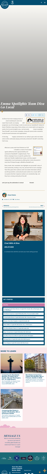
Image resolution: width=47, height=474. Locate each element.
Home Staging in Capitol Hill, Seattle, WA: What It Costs (16, 343)
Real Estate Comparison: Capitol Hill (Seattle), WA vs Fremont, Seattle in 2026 (21, 313)
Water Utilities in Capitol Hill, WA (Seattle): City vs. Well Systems (18, 324)
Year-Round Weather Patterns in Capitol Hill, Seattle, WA (16, 328)
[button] (45, 3)
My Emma (26, 183)
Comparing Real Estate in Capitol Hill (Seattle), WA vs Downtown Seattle (20, 317)
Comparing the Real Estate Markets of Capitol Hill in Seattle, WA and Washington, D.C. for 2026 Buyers (23, 309)
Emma (4, 121)
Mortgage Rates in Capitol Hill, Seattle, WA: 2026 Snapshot (17, 339)
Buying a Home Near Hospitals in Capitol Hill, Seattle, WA (16, 321)
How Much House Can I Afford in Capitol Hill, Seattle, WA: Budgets (18, 335)
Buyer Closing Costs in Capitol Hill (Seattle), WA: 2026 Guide (17, 332)
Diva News (17, 199)
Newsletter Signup (27, 470)
